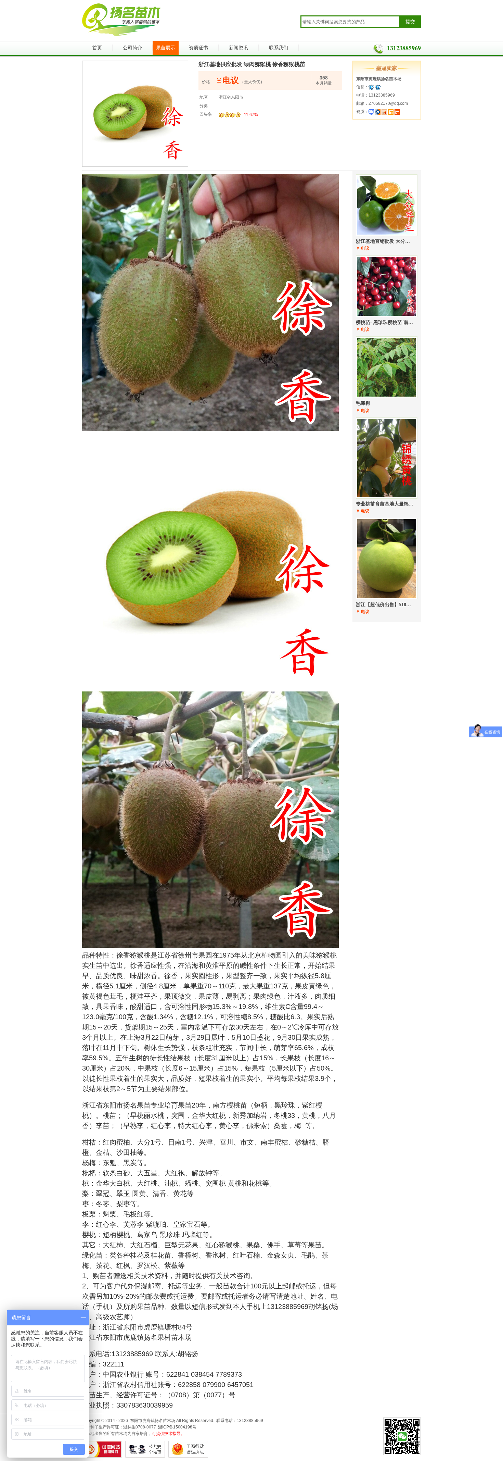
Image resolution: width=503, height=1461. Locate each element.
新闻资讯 (238, 47)
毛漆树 (363, 403)
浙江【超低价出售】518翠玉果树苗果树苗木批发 (407, 604)
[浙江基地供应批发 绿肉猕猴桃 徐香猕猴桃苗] (135, 113)
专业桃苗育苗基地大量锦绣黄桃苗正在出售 (401, 504)
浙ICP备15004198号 (177, 1427)
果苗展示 (165, 47)
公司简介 (132, 47)
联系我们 (278, 47)
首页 (97, 47)
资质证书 (198, 47)
